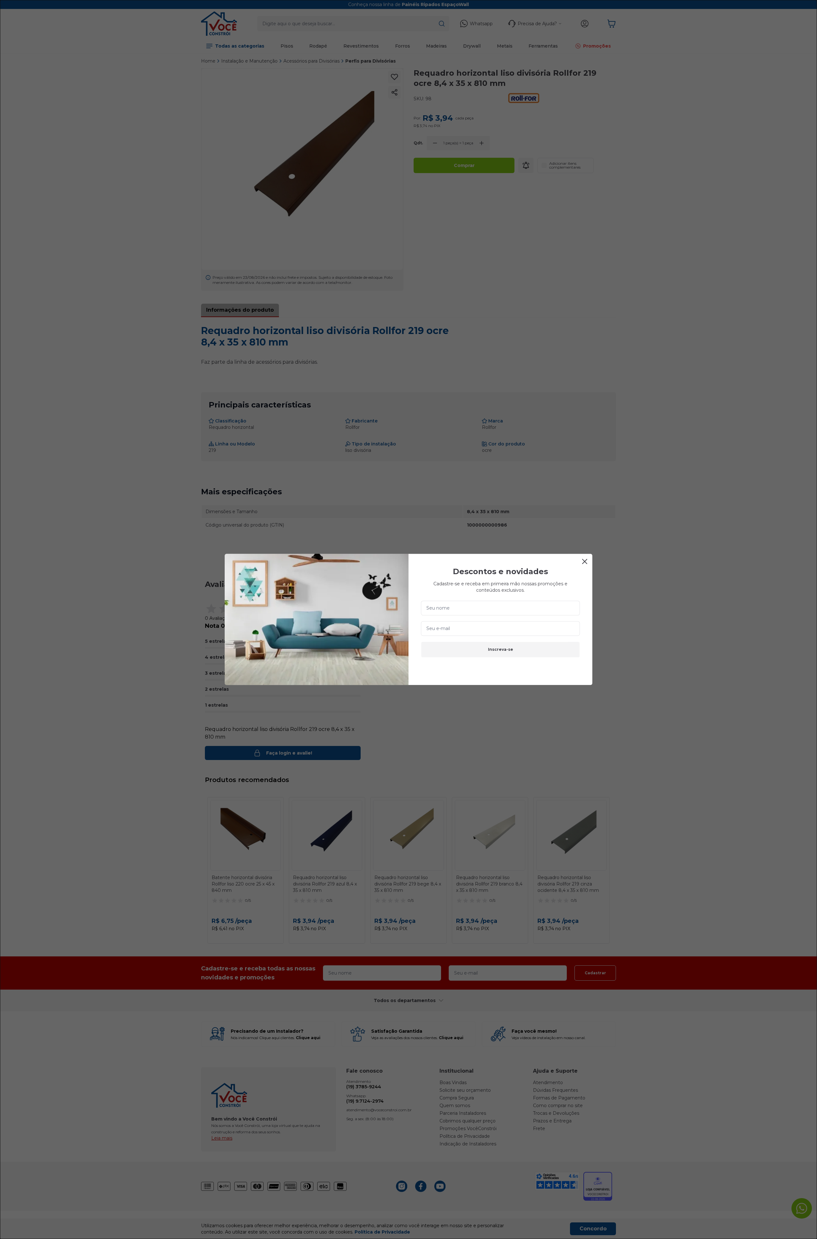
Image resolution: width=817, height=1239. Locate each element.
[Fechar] (584, 561)
